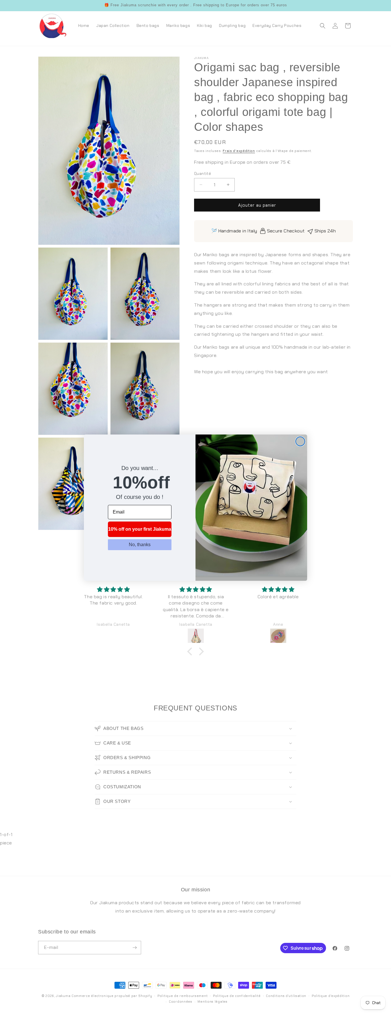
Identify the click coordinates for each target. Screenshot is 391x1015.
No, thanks (140, 544)
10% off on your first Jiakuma (139, 529)
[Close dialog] (300, 441)
